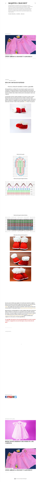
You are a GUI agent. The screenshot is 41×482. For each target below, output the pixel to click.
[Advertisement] (20, 22)
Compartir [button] (7, 58)
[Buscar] (35, 3)
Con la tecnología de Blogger (21, 478)
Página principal (12, 13)
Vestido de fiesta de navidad (18, 315)
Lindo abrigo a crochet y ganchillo (18, 56)
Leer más (34, 58)
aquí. (25, 101)
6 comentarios (12, 58)
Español (18, 13)
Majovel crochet (17, 3)
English (22, 13)
